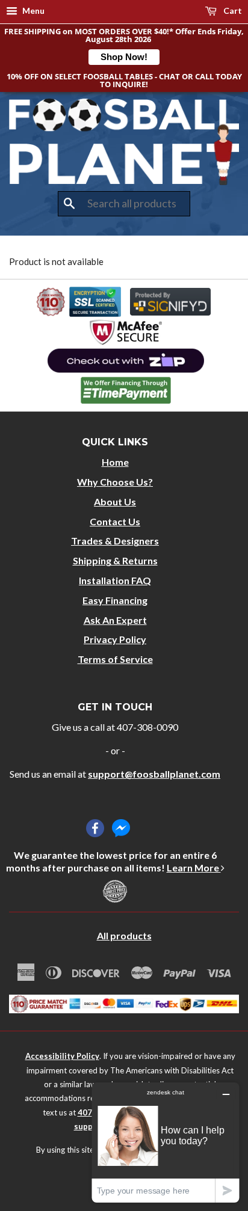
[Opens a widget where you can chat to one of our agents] (165, 1142)
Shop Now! (124, 57)
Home (115, 462)
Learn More (194, 867)
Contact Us (115, 521)
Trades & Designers (115, 540)
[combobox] (124, 203)
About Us (115, 501)
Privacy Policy (115, 639)
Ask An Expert (115, 620)
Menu (32, 10)
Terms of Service (115, 659)
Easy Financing (114, 600)
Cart (232, 10)
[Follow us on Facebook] (95, 828)
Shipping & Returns (115, 560)
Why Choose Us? (115, 481)
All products (124, 935)
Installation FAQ (115, 580)
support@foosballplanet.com (154, 773)
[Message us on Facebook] (121, 828)
